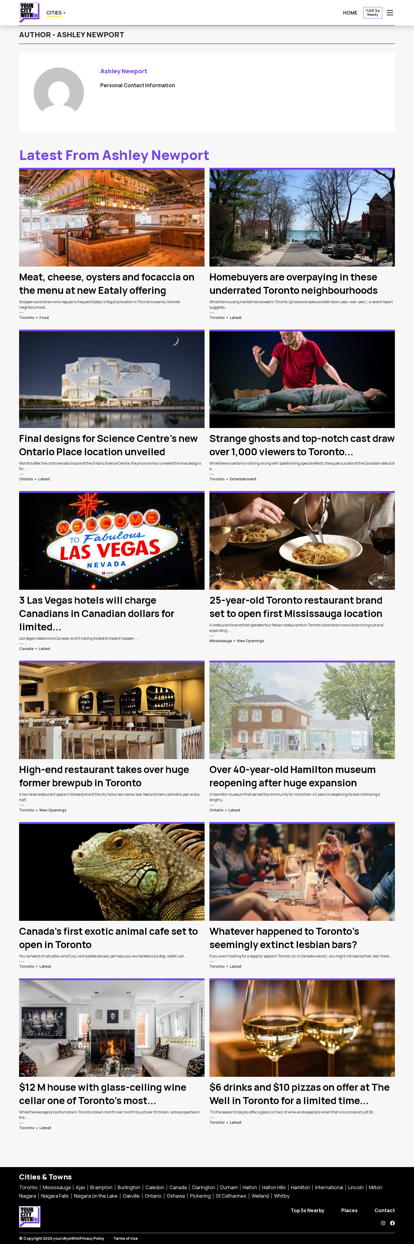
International (329, 1187)
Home (350, 12)
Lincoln (356, 1187)
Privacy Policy (91, 1238)
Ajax (80, 1187)
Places (349, 1210)
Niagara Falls (55, 1196)
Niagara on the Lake (96, 1196)
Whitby (281, 1196)
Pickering (200, 1196)
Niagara (27, 1196)
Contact (385, 1210)
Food (44, 317)
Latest (236, 317)
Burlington (129, 1187)
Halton (250, 1187)
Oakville (131, 1196)
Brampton (101, 1187)
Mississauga (220, 640)
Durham (229, 1187)
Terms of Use (125, 1238)
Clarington (203, 1187)
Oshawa (176, 1196)
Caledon (154, 1187)
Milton (375, 1187)
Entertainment (243, 479)
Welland (260, 1196)
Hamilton (300, 1187)
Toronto (26, 317)
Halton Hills (274, 1187)
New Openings (250, 640)
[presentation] (112, 217)
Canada (26, 648)
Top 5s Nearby (307, 1210)
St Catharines (231, 1196)
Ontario (26, 479)
